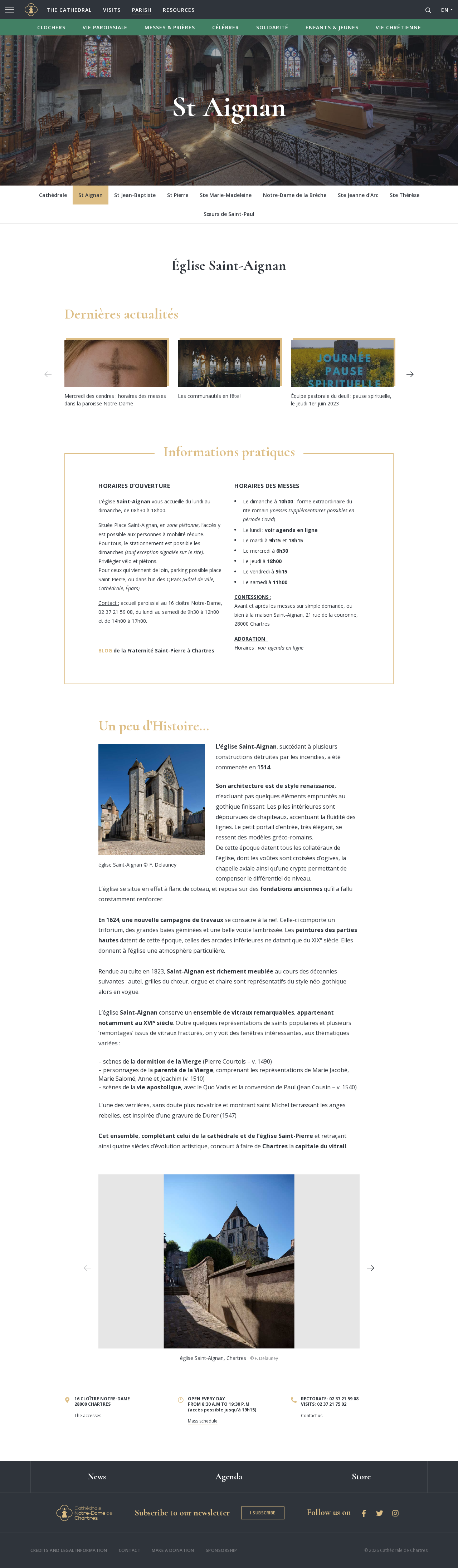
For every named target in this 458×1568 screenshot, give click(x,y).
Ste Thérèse (404, 195)
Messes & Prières (170, 27)
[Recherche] (428, 9)
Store (361, 1476)
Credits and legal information (68, 1550)
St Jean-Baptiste (135, 195)
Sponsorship (221, 1550)
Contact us (311, 1415)
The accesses (87, 1415)
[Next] (410, 374)
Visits (112, 9)
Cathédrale (53, 195)
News (97, 1476)
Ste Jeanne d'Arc (358, 195)
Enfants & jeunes (332, 27)
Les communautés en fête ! (210, 396)
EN (444, 9)
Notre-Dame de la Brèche (294, 195)
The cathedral (69, 9)
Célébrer (225, 27)
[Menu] (9, 9)
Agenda (228, 1476)
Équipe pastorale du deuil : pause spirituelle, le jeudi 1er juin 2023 (341, 400)
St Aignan (90, 195)
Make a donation (173, 1550)
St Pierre (177, 195)
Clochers (51, 27)
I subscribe (263, 1513)
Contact (130, 1550)
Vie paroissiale (105, 27)
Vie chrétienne (398, 27)
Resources (179, 9)
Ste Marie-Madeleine (226, 195)
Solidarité (272, 27)
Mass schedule (203, 1421)
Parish (141, 9)
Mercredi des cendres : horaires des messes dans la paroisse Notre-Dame (115, 400)
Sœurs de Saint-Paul (229, 214)
